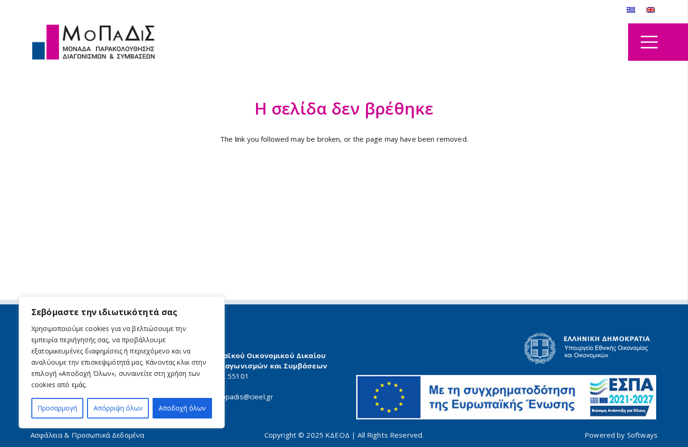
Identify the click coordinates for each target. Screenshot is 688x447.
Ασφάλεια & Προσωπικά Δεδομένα (87, 435)
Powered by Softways (621, 435)
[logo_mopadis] (93, 42)
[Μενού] (649, 42)
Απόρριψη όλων (118, 408)
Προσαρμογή (57, 408)
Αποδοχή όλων (182, 408)
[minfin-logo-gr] (506, 348)
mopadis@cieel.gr (244, 396)
